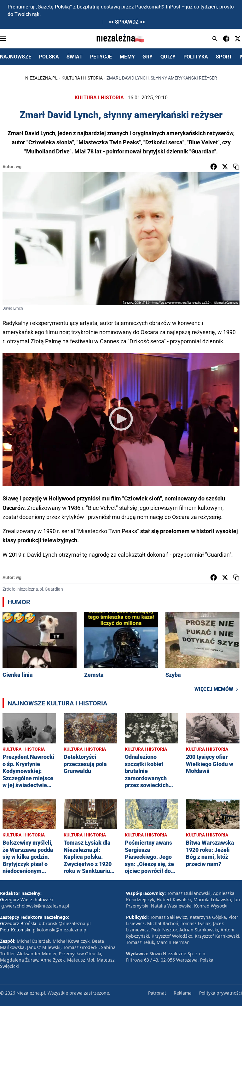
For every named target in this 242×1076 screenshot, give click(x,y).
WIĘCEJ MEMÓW (213, 689)
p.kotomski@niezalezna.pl (60, 930)
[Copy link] (236, 166)
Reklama (183, 993)
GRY (147, 57)
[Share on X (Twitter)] (225, 166)
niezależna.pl (41, 77)
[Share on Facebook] (213, 166)
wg (18, 166)
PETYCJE (101, 57)
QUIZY (168, 57)
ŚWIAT (74, 57)
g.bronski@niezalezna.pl (65, 923)
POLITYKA (195, 57)
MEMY (127, 57)
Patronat (157, 993)
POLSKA (49, 57)
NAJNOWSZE (16, 57)
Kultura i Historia (82, 77)
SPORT (224, 57)
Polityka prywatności (220, 993)
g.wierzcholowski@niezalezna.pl (35, 906)
